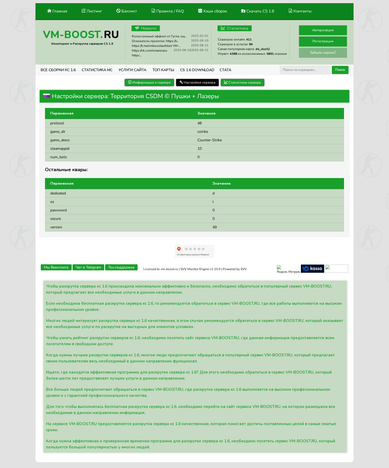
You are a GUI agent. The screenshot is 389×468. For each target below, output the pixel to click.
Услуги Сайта (132, 69)
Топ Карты (163, 69)
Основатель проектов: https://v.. (155, 41)
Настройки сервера (199, 82)
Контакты (301, 11)
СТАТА (225, 69)
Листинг (93, 11)
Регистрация (323, 41)
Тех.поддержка (121, 267)
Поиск (340, 69)
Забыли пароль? (323, 52)
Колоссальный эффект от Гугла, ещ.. (159, 36)
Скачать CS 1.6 (259, 11)
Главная (59, 11)
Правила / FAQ (169, 11)
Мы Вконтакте (56, 267)
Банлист (128, 11)
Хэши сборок (214, 11)
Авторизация (323, 30)
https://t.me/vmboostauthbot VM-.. (156, 46)
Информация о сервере (151, 82)
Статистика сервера (244, 82)
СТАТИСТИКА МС (97, 69)
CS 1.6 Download (197, 69)
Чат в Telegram (88, 267)
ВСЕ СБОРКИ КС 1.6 (58, 69)
